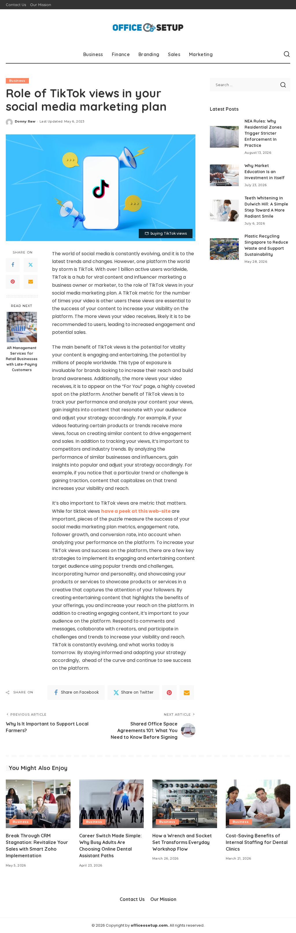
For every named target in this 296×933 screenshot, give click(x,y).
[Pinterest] (13, 282)
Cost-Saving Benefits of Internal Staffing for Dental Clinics (257, 842)
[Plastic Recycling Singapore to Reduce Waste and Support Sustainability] (224, 249)
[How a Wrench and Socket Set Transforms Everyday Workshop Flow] (184, 804)
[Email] (31, 282)
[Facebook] (13, 265)
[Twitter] (31, 265)
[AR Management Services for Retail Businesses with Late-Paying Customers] (22, 327)
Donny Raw (25, 121)
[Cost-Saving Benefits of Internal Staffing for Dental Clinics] (258, 804)
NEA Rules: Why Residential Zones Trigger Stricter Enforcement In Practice (263, 133)
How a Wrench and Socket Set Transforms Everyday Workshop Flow (182, 842)
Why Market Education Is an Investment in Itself (265, 171)
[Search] (286, 54)
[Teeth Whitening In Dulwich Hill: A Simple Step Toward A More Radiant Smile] (224, 210)
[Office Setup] (148, 27)
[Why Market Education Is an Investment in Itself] (224, 175)
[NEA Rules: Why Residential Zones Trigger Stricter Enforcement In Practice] (224, 137)
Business (17, 81)
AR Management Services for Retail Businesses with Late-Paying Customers (22, 358)
